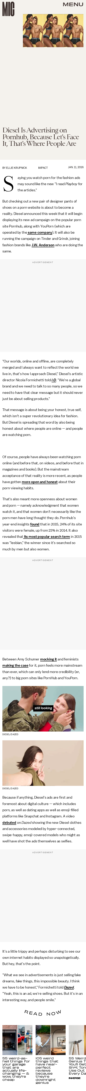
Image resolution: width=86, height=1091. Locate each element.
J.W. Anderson (43, 245)
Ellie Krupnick (16, 167)
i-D (54, 380)
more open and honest (40, 482)
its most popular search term (46, 536)
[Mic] (8, 9)
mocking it (48, 659)
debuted (9, 822)
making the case (15, 665)
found (34, 524)
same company (39, 232)
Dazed (69, 987)
